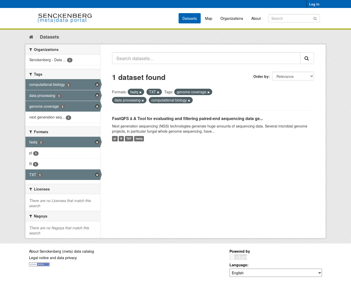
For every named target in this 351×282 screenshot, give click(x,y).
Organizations (231, 18)
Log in (314, 4)
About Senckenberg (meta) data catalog (61, 251)
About (256, 18)
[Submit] (315, 18)
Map (208, 18)
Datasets (189, 18)
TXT (128, 139)
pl (115, 139)
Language (238, 264)
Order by (261, 76)
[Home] (31, 36)
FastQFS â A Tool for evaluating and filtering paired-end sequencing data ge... (187, 118)
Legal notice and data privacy (53, 257)
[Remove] (140, 92)
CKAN (238, 257)
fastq (139, 139)
